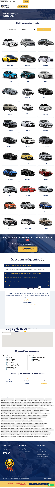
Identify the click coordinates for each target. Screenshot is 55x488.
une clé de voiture (4, 434)
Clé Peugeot (45, 163)
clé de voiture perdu (20, 428)
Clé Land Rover (10, 130)
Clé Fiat (28, 81)
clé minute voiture (35, 410)
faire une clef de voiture (41, 408)
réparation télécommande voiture (7, 413)
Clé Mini (28, 146)
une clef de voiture (18, 402)
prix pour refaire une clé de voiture (7, 428)
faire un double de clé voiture (45, 433)
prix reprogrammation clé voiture (7, 402)
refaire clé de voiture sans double (17, 407)
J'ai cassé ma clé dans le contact (14, 282)
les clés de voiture (25, 412)
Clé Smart (10, 211)
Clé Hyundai (27, 97)
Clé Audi (28, 49)
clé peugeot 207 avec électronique (7, 412)
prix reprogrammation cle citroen (7, 421)
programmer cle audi (23, 403)
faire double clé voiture (26, 410)
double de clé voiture (5, 436)
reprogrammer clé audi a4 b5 (20, 400)
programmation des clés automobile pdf (32, 428)
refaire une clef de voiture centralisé (33, 415)
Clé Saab (10, 195)
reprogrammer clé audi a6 (27, 421)
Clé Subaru (27, 211)
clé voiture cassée (14, 403)
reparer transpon (48, 399)
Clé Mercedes (10, 146)
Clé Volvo (46, 228)
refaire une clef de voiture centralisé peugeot (32, 418)
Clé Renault (27, 179)
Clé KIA (27, 113)
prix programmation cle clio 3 (20, 399)
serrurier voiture (40, 426)
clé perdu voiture (4, 418)
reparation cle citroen (26, 434)
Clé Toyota (10, 228)
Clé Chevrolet (10, 65)
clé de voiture (27, 407)
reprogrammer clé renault (29, 431)
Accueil (39, 14)
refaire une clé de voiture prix (7, 416)
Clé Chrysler (27, 65)
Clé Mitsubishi (46, 146)
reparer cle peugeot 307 (32, 413)
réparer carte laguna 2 (5, 403)
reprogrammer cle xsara (38, 421)
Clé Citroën (45, 65)
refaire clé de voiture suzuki (6, 431)
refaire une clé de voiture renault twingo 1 (35, 399)
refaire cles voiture (27, 402)
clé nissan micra (4, 433)
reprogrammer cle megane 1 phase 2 (46, 405)
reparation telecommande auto (47, 429)
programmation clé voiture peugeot (15, 418)
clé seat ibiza (13, 436)
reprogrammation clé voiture (44, 413)
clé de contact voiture (44, 410)
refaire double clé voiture (6, 425)
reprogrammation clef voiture (44, 400)
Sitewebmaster (49, 478)
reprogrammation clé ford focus (35, 420)
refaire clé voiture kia (14, 429)
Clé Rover (46, 179)
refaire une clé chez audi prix (34, 403)
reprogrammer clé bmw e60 (35, 412)
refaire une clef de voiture (46, 428)
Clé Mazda (45, 130)
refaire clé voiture (4, 400)
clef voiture (18, 410)
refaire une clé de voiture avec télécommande (37, 416)
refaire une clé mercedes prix (37, 407)
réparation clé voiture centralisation (19, 425)
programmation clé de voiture (22, 420)
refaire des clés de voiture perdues (40, 436)
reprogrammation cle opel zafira (26, 429)
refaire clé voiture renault (18, 426)
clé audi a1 (12, 400)
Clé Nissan (10, 163)
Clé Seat (28, 195)
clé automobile (18, 421)
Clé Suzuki (45, 211)
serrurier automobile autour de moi (29, 408)
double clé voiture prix (17, 408)
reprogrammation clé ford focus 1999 (8, 420)
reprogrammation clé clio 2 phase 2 (8, 410)
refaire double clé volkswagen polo (20, 416)
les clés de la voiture (11, 405)
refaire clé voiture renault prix (21, 413)
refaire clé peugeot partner (33, 400)
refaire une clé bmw (5, 429)
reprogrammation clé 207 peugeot (18, 415)
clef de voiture (19, 423)
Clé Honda (10, 97)
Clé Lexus (28, 130)
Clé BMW (45, 49)
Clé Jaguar (45, 97)
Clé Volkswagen (27, 228)
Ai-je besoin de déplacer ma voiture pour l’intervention (21, 277)
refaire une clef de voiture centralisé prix (25, 436)
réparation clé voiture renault (36, 434)
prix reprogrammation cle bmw (41, 423)
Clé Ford (45, 81)
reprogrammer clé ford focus (32, 405)
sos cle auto (18, 412)
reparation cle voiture (5, 407)
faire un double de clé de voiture (7, 399)
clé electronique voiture (46, 403)
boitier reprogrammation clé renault (8, 423)
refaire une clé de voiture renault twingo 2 (35, 425)
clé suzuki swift (47, 434)
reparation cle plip (36, 429)
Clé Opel (28, 163)
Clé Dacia (10, 81)
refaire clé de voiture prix (6, 415)
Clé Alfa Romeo (10, 49)
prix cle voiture (44, 415)
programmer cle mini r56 (18, 431)
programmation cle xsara (21, 405)
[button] (53, 6)
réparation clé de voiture (24, 433)
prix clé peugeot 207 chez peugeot (41, 431)
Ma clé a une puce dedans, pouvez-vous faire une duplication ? (23, 273)
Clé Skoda (45, 195)
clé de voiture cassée (34, 433)
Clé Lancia (45, 114)
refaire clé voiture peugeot (6, 408)
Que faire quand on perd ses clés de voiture (18, 265)
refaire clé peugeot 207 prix (15, 434)
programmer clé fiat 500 (13, 433)
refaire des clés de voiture (6, 426)
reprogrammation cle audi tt (28, 423)
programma (3, 405)
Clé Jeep (10, 114)
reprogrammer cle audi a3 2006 (30, 426)
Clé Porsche (10, 179)
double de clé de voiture (37, 402)
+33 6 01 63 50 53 (44, 383)
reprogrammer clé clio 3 (47, 402)
